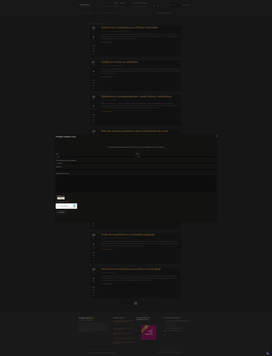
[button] (268, 353)
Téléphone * (59, 167)
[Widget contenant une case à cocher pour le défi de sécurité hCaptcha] (66, 206)
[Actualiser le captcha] (72, 196)
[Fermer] (217, 136)
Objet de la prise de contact (62, 173)
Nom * (57, 154)
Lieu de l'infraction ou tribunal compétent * (66, 160)
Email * (137, 154)
